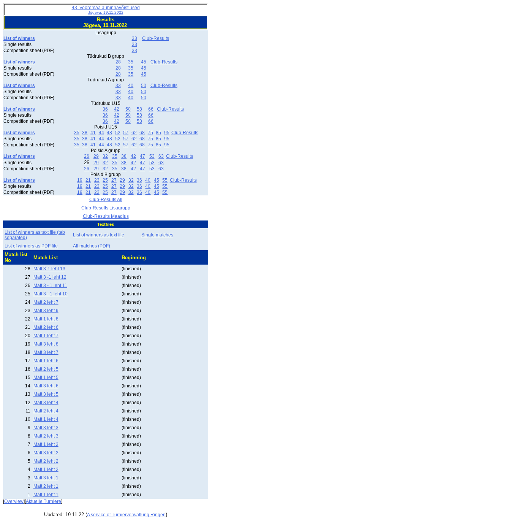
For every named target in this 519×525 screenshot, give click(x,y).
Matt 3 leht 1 (46, 478)
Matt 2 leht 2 (46, 461)
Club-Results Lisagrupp (105, 208)
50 (143, 85)
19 (79, 180)
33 (134, 38)
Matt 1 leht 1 (46, 494)
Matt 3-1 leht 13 (49, 268)
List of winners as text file (98, 235)
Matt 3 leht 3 (46, 427)
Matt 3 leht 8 (46, 344)
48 (109, 132)
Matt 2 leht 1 (46, 486)
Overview (14, 501)
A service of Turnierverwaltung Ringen (126, 514)
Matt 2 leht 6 (46, 327)
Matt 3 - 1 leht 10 (50, 294)
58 (139, 109)
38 (84, 132)
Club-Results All (105, 199)
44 (101, 132)
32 (105, 156)
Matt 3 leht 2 (46, 452)
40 (130, 85)
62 (134, 132)
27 (114, 180)
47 (142, 156)
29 (96, 156)
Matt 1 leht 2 (46, 469)
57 (125, 132)
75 (150, 132)
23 (97, 180)
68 (142, 132)
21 (88, 180)
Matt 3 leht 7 (46, 352)
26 (86, 156)
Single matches (157, 235)
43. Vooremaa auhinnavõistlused (106, 9)
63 (161, 156)
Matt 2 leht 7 (46, 302)
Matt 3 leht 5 (46, 394)
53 (152, 156)
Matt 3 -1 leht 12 (49, 277)
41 (93, 132)
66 (150, 109)
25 (105, 180)
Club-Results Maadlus (106, 216)
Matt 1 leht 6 (46, 360)
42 (116, 109)
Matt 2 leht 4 (46, 411)
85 (158, 132)
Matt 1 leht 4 (46, 419)
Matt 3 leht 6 (46, 386)
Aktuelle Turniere (43, 501)
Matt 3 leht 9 (46, 310)
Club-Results (155, 38)
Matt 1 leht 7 (46, 335)
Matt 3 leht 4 (46, 402)
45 (143, 62)
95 (166, 132)
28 (118, 62)
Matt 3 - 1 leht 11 (50, 285)
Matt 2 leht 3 (46, 436)
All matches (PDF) (91, 246)
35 (130, 62)
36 (105, 109)
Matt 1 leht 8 (46, 319)
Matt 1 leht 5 (46, 377)
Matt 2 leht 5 (46, 369)
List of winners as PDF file (31, 246)
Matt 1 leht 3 (46, 444)
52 (117, 132)
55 (165, 180)
